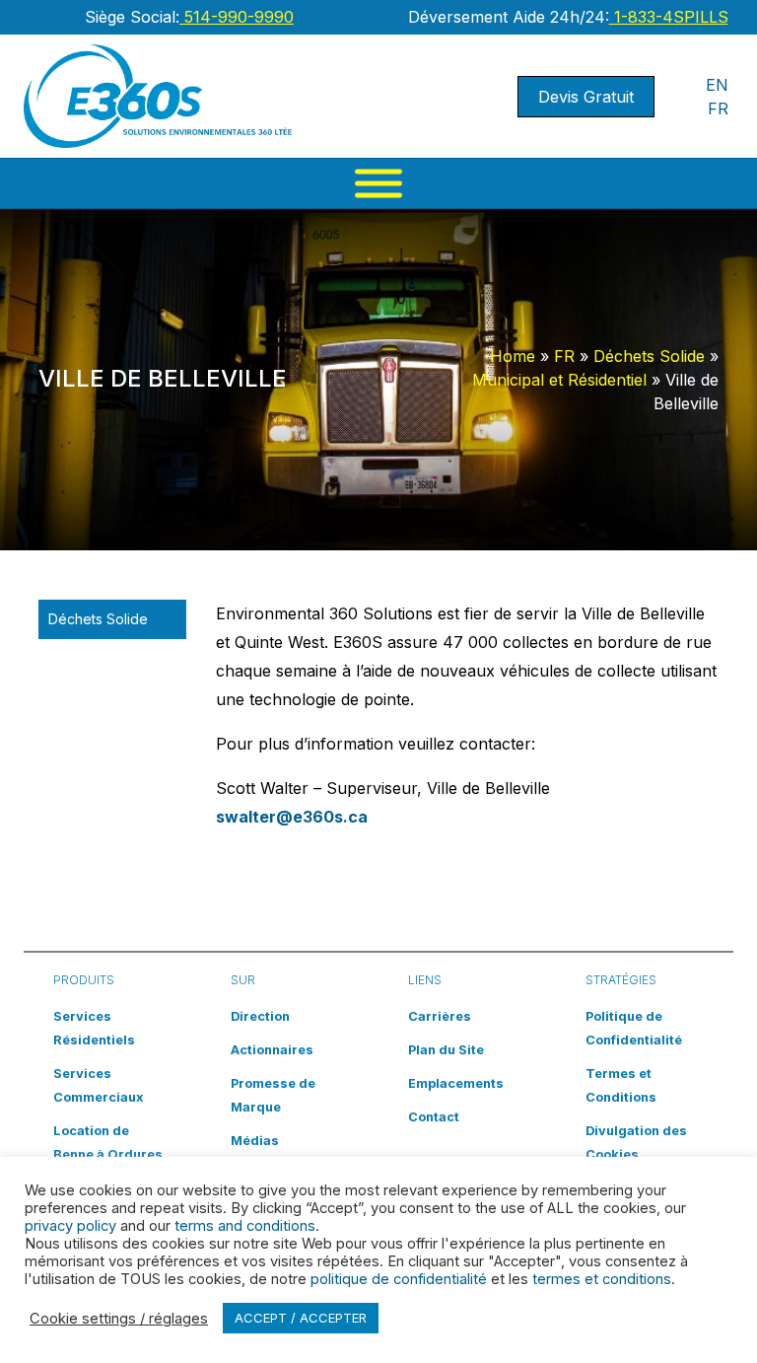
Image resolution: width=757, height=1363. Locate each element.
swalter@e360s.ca (292, 816)
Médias (255, 1140)
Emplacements (456, 1083)
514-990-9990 (236, 17)
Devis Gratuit (586, 97)
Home (512, 356)
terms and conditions (244, 1226)
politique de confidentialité (398, 1279)
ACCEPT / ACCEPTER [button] (301, 1318)
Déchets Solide (649, 356)
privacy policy (70, 1226)
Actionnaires (272, 1049)
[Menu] (378, 183)
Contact (433, 1117)
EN (717, 85)
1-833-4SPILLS (668, 17)
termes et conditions (601, 1279)
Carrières (439, 1016)
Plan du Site (446, 1049)
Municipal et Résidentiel (559, 380)
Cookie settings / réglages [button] (119, 1318)
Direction (260, 1016)
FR (718, 108)
